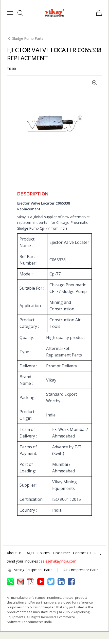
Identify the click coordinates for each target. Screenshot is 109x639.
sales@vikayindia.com (58, 561)
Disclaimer (61, 552)
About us (14, 552)
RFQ (97, 552)
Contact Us (82, 552)
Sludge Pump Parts (27, 38)
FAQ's (29, 552)
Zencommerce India (37, 622)
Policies (43, 552)
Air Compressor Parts (81, 569)
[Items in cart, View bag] (99, 13)
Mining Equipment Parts (32, 569)
